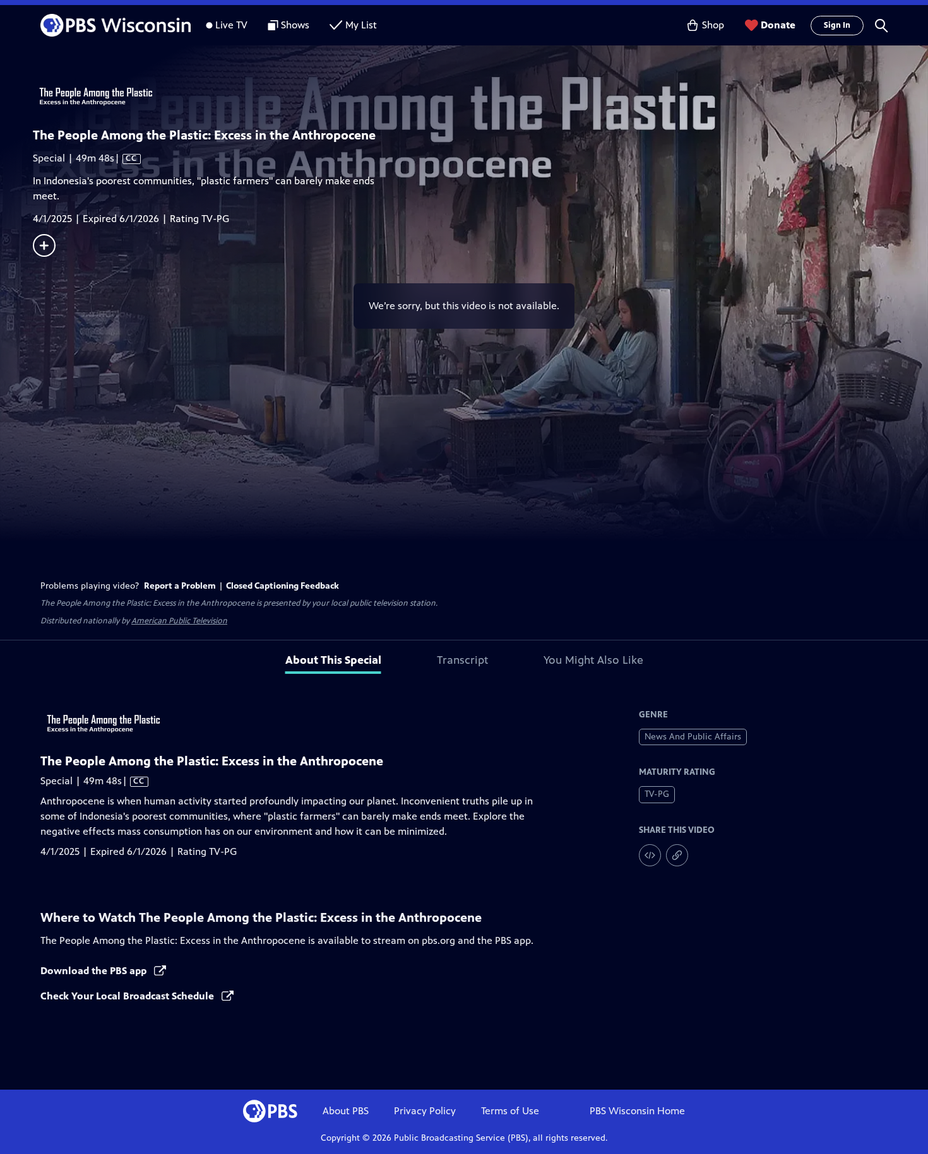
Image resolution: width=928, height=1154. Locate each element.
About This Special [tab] (333, 660)
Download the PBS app (94, 971)
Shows (295, 25)
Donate (778, 25)
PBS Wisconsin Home (637, 1111)
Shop (713, 25)
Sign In (837, 25)
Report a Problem (180, 585)
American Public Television (179, 621)
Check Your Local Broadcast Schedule (128, 996)
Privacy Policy (425, 1111)
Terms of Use (510, 1111)
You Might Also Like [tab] (593, 660)
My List (361, 25)
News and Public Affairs (693, 736)
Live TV (231, 25)
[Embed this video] (650, 855)
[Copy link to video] (677, 855)
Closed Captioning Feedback (282, 585)
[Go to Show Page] (480, 96)
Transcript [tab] (462, 660)
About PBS (346, 1111)
